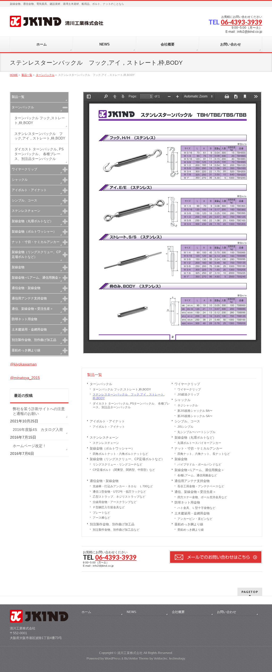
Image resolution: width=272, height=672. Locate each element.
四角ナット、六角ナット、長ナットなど (203, 453)
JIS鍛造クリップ (188, 394)
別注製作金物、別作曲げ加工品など (116, 529)
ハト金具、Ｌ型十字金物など (196, 507)
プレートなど (101, 512)
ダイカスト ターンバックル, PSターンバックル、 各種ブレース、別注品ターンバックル (131, 405)
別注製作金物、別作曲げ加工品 (112, 524)
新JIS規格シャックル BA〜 (194, 410)
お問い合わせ (226, 612)
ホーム (86, 612)
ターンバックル (101, 384)
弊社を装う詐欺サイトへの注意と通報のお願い (39, 411)
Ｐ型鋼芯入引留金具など (109, 507)
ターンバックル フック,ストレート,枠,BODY (122, 389)
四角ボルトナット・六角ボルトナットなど (120, 453)
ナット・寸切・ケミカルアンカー (198, 448)
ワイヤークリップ (187, 384)
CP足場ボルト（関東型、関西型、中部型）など (124, 469)
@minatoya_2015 (25, 378)
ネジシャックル (187, 405)
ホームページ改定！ (29, 446)
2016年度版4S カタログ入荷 (38, 429)
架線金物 (181, 459)
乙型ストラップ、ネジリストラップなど (119, 496)
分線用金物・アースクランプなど (115, 502)
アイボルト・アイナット (107, 421)
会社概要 (178, 612)
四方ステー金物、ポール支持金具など (202, 497)
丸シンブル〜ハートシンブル (196, 432)
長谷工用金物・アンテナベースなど (200, 486)
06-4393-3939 (241, 22)
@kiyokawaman (23, 364)
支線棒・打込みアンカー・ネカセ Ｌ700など (123, 486)
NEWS (131, 612)
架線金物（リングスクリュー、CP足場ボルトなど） (127, 459)
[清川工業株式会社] (56, 21)
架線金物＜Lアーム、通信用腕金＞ (199, 470)
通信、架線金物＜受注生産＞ (195, 492)
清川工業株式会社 (130, 653)
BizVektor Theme (136, 658)
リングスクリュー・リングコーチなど (117, 464)
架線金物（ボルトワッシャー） (112, 448)
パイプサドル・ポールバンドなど (199, 464)
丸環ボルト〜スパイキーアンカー (199, 442)
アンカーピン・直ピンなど (194, 518)
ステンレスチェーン (104, 437)
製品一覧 (94, 375)
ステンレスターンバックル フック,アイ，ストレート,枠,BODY (128, 396)
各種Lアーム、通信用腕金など (197, 475)
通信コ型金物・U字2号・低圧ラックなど (119, 491)
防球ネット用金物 (187, 502)
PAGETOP (249, 591)
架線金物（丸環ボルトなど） (195, 437)
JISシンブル (185, 426)
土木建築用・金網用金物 (192, 513)
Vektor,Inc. (161, 658)
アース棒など (101, 517)
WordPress (113, 658)
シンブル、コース (187, 421)
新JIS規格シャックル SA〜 (194, 416)
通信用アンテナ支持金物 (192, 481)
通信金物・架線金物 (104, 481)
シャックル (182, 400)
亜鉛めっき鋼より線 (189, 524)
